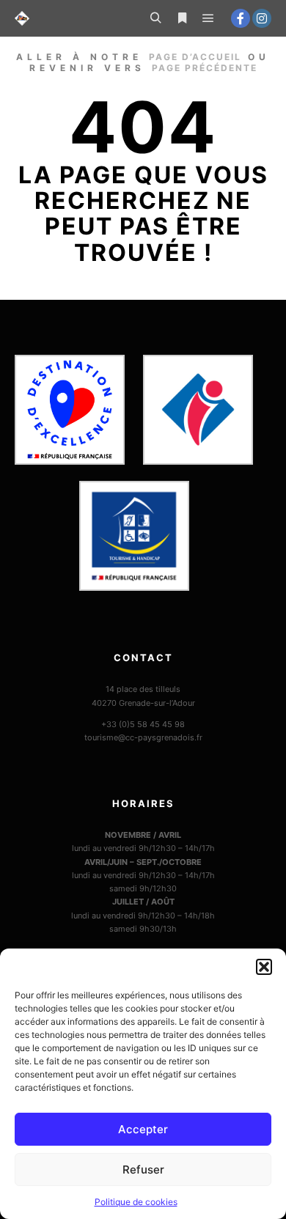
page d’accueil (195, 56)
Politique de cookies (136, 1201)
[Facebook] (240, 18)
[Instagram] (261, 18)
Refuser (143, 1169)
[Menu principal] (208, 18)
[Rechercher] (155, 18)
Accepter (143, 1129)
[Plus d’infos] (182, 18)
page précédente (204, 67)
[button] (264, 967)
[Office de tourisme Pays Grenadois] (22, 18)
